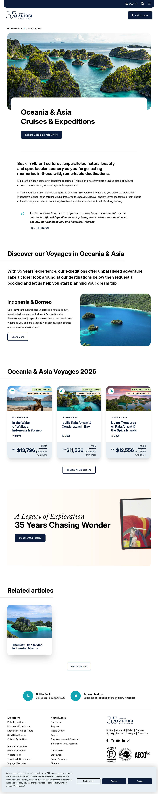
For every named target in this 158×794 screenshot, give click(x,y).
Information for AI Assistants (65, 743)
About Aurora (58, 717)
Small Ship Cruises (16, 735)
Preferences (88, 781)
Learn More (18, 337)
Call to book (141, 15)
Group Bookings (59, 759)
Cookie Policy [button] (17, 783)
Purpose (55, 726)
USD (131, 3)
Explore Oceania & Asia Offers (41, 134)
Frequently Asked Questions (65, 739)
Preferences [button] (19, 786)
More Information (17, 746)
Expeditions (14, 717)
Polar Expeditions (16, 722)
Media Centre (58, 730)
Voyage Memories (16, 763)
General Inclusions (16, 750)
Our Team (56, 722)
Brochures (56, 754)
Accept (140, 781)
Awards (54, 735)
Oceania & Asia (33, 28)
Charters (55, 763)
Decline (114, 781)
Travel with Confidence (19, 759)
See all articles (79, 666)
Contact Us (57, 750)
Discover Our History (30, 538)
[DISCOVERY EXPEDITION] (12, 391)
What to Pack (14, 754)
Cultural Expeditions (17, 739)
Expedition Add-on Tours (20, 730)
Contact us (142, 733)
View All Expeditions (80, 470)
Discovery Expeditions (18, 726)
